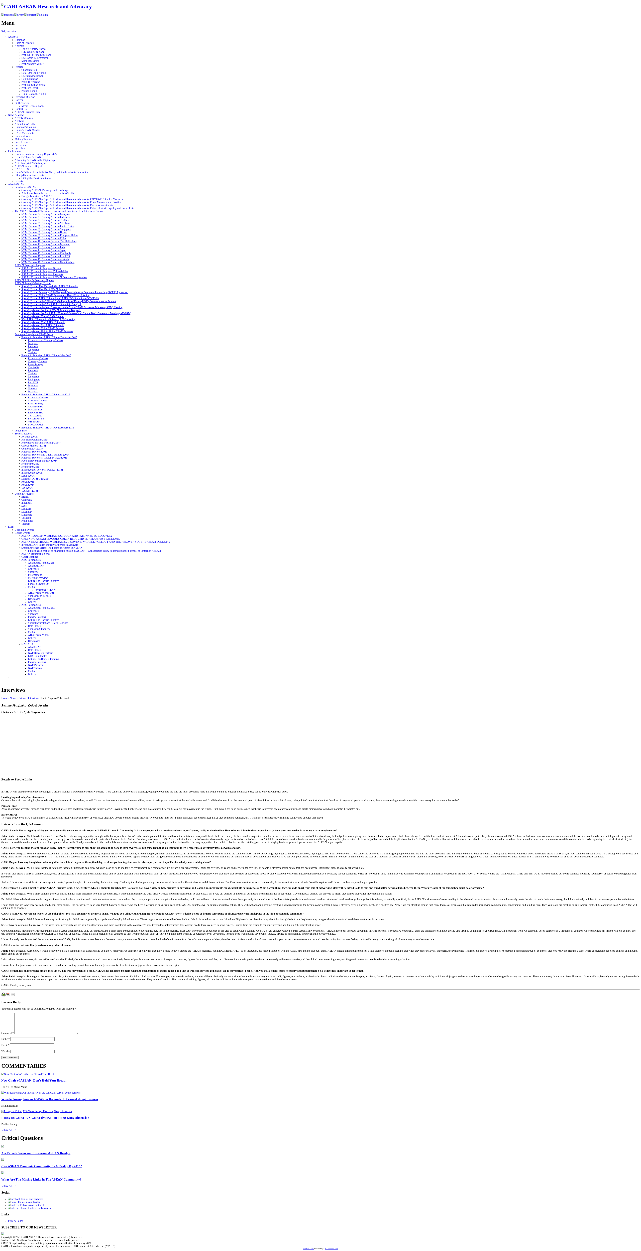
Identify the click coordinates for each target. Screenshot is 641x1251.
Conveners (33, 568)
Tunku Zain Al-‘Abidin (33, 94)
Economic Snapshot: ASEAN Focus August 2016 (47, 427)
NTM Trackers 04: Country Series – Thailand (45, 220)
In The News (22, 103)
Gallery (32, 601)
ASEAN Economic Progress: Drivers (41, 268)
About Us (13, 36)
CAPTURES (22, 169)
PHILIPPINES (36, 418)
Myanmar (33, 385)
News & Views (16, 115)
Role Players (34, 625)
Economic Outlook (38, 358)
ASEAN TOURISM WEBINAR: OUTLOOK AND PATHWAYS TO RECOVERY (67, 535)
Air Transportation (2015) (34, 439)
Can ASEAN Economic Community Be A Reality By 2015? (41, 1166)
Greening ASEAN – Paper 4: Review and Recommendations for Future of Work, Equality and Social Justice (78, 208)
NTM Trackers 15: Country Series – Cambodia (46, 253)
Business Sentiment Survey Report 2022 (36, 154)
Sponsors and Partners (39, 595)
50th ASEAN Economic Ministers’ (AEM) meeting (48, 319)
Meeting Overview (38, 577)
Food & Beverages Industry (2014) (39, 460)
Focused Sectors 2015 (39, 583)
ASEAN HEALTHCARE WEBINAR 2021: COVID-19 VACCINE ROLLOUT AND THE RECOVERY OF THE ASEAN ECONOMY (95, 541)
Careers (19, 100)
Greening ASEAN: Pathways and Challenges (45, 190)
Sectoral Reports (23, 433)
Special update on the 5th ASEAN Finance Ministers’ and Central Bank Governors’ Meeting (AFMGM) (76, 313)
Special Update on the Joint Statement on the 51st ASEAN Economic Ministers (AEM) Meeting (72, 307)
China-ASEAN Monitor (27, 130)
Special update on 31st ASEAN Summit (42, 325)
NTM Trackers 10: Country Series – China (43, 238)
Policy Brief (21, 430)
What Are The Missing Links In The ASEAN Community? (41, 1179)
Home (4, 698)
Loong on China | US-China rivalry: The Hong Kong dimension (45, 1117)
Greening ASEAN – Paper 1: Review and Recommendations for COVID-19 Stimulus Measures (72, 199)
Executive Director (25, 97)
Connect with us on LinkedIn (35, 1208)
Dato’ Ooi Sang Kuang (33, 72)
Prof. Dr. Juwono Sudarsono (36, 54)
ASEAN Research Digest (28, 166)
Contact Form (308, 1249)
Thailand (32, 352)
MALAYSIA (35, 409)
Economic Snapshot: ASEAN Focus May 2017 (46, 355)
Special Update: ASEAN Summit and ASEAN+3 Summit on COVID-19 (60, 298)
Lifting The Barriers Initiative (43, 580)
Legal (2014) (28, 475)
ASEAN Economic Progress (30, 265)
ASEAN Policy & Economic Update (34, 280)
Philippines (34, 379)
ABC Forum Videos (38, 635)
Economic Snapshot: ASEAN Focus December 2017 (49, 337)
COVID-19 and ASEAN (28, 157)
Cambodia (33, 367)
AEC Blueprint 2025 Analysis (30, 163)
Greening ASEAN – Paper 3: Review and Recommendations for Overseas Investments (67, 205)
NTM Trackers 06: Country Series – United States (47, 226)
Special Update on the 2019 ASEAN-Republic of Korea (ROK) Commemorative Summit (68, 301)
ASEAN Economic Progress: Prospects (42, 274)
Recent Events (22, 532)
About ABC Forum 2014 (41, 607)
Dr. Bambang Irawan (32, 75)
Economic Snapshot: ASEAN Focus (34, 334)
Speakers (33, 571)
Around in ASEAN (25, 124)
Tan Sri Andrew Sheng (33, 48)
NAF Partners (35, 665)
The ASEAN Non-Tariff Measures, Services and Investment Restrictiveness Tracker (59, 211)
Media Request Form (32, 106)
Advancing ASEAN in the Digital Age (35, 160)
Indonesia (33, 346)
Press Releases (22, 142)
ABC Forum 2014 (31, 604)
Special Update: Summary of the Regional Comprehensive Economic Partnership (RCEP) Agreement (74, 292)
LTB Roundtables (37, 656)
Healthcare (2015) (30, 466)
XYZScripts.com (331, 1249)
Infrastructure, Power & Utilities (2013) (42, 469)
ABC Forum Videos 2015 (41, 592)
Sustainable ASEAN (25, 187)
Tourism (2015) (29, 490)
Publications (14, 151)
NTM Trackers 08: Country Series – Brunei (44, 232)
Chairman (20, 39)
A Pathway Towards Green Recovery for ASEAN (47, 193)
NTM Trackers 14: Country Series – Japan (43, 250)
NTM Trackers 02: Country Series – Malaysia (45, 214)
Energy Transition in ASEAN (37, 196)
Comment (7, 1033)
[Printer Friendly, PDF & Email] (8, 995)
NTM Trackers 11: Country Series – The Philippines (48, 241)
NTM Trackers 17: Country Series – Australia (45, 259)
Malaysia (33, 343)
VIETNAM (34, 421)
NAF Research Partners (40, 653)
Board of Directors (24, 42)
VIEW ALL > (8, 1129)
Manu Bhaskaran (30, 60)
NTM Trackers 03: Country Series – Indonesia (45, 217)
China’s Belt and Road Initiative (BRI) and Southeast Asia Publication (51, 172)
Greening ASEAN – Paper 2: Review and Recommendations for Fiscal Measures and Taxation (71, 202)
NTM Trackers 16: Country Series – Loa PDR (45, 256)
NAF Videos (35, 668)
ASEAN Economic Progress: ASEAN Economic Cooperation (54, 277)
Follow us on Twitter (28, 1202)
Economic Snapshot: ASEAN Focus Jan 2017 (45, 394)
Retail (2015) (28, 481)
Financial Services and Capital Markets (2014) (45, 454)
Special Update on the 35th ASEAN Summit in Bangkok (51, 304)
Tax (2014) (27, 487)
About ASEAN (16, 184)
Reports (19, 181)
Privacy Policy (15, 1220)
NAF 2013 (27, 644)
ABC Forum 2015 (31, 559)
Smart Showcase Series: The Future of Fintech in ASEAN (52, 547)
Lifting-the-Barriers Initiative (36, 178)
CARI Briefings (29, 556)
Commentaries (22, 136)
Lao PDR (33, 382)
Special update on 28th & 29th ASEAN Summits (47, 331)
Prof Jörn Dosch (30, 87)
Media (31, 586)
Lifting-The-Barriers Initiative (43, 659)
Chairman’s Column (25, 127)
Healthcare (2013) (30, 463)
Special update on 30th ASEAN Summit (42, 328)
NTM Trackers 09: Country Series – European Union (49, 235)
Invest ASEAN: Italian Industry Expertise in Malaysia (49, 544)
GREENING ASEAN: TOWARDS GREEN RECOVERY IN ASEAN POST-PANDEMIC (70, 538)
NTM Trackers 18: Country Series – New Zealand (47, 262)
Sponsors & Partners (39, 629)
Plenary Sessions (37, 616)
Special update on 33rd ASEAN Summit (42, 316)
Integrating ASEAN (45, 589)
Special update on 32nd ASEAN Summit (43, 322)
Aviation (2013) (29, 436)
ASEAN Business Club (27, 112)
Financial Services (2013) (34, 451)
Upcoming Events (24, 529)
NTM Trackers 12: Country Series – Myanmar (45, 244)
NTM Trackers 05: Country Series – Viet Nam (45, 223)
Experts (19, 66)
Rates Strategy (35, 364)
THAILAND (35, 415)
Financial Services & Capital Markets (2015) (44, 457)
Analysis (19, 121)
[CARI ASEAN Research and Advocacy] (46, 7)
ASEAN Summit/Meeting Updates (33, 283)
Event (11, 526)
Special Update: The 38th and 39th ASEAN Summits (49, 286)
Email (5, 1045)
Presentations (35, 574)
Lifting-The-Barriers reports (29, 175)
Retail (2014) (28, 484)
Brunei (25, 496)
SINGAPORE (35, 424)
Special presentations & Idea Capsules (48, 622)
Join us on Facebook (31, 1199)
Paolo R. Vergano (30, 81)
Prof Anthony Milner (32, 63)
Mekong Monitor (24, 139)
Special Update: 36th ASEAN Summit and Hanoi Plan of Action (55, 295)
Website (5, 1051)
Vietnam (32, 388)
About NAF (34, 647)
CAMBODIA (35, 406)
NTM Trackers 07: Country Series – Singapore (46, 229)
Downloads (34, 598)
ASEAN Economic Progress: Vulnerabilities (44, 271)
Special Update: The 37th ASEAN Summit (44, 289)
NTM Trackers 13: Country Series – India (43, 247)
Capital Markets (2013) (33, 445)
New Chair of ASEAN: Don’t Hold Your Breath (33, 1080)
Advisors (19, 45)
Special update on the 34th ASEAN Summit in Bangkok (51, 310)
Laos (24, 505)
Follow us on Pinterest (32, 1205)
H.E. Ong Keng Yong (32, 51)
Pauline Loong (29, 91)
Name (5, 1038)
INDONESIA (35, 412)
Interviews (20, 145)
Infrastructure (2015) (32, 472)
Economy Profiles (24, 493)
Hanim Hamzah (29, 78)
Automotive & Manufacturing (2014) (40, 442)
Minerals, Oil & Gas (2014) (35, 478)
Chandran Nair (29, 69)
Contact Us (21, 109)
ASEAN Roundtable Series (35, 553)
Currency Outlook (37, 361)
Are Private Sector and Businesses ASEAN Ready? (35, 1153)
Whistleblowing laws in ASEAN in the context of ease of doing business (49, 1099)
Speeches (20, 148)
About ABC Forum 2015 (41, 562)
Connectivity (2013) (32, 448)
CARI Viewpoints (24, 133)
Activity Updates (24, 118)
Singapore (33, 349)
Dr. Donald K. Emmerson (35, 57)
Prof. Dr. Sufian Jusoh (33, 84)
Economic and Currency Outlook (45, 340)
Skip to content (9, 31)
